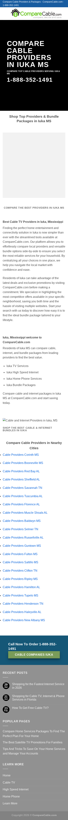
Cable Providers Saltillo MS (20, 562)
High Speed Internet (15, 789)
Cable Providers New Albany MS (24, 620)
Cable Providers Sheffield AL (21, 479)
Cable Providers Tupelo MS (20, 595)
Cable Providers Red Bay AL (21, 471)
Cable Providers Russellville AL (23, 537)
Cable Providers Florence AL (21, 504)
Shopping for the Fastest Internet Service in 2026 (38, 686)
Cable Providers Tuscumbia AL (23, 496)
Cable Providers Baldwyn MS (22, 520)
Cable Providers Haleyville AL (22, 612)
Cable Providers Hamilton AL (21, 587)
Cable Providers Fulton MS (20, 554)
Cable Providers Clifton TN (20, 570)
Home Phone (11, 796)
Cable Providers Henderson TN (23, 603)
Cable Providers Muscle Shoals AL (25, 512)
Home (7, 775)
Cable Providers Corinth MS (21, 454)
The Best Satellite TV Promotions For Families (32, 742)
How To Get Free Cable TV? (30, 707)
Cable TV (9, 782)
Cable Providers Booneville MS (23, 462)
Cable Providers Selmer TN (20, 529)
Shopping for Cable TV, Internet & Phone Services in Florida (38, 698)
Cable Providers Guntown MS (22, 545)
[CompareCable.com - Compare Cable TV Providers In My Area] (36, 13)
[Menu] (5, 13)
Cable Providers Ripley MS (20, 579)
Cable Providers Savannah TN (22, 487)
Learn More (10, 803)
